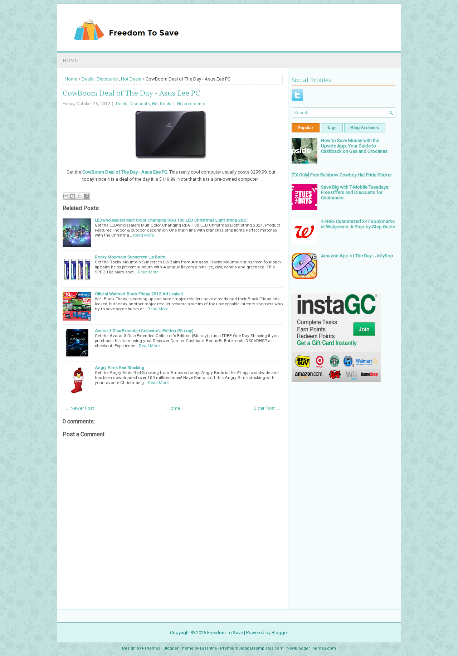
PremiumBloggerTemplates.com (251, 648)
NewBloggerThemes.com (311, 648)
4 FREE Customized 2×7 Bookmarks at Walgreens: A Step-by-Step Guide (358, 224)
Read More (143, 235)
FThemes (151, 648)
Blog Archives (364, 127)
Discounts (107, 79)
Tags (332, 127)
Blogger (280, 632)
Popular (305, 127)
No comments (191, 103)
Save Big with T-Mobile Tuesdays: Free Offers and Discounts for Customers (355, 192)
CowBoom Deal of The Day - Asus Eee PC (131, 93)
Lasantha (208, 648)
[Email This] (65, 196)
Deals (87, 79)
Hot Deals (131, 79)
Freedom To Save (225, 632)
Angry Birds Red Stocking (119, 367)
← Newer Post (79, 408)
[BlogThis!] (72, 196)
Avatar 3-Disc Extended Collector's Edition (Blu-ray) (144, 330)
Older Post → (267, 408)
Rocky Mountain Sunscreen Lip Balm (130, 256)
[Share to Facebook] (86, 196)
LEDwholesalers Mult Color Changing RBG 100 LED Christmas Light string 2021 (171, 220)
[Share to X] (79, 196)
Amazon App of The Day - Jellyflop (357, 255)
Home (70, 60)
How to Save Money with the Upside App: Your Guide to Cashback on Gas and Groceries (354, 146)
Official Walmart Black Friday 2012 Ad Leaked (139, 293)
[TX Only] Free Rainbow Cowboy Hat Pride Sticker (342, 175)
